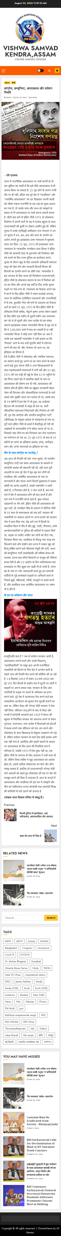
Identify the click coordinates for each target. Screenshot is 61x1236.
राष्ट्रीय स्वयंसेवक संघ (28, 1042)
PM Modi (10, 1008)
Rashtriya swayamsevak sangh (20, 1015)
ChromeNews (45, 1228)
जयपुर (50, 1035)
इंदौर (41, 1035)
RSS (43, 1015)
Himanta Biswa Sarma (16, 968)
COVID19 (24, 955)
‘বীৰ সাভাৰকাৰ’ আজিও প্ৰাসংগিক (13, 894)
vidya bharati (11, 1035)
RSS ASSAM (11, 1022)
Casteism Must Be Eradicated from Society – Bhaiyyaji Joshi (13, 1122)
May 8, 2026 (34, 1128)
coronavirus (43, 948)
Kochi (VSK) (41, 988)
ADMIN (9, 97)
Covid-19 (9, 955)
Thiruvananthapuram (15, 1028)
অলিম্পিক (47, 1042)
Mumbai (24, 995)
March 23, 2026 (36, 1154)
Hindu (35, 968)
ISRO (7, 981)
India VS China (12, 975)
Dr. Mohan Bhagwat (15, 961)
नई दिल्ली (9, 1042)
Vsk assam (28, 1035)
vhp (32, 1028)
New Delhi (38, 995)
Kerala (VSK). (12, 988)
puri (21, 1008)
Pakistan (29, 1002)
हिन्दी (13, 83)
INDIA (47, 968)
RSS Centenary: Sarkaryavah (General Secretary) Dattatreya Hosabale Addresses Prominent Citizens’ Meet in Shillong (13, 1195)
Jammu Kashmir (23, 981)
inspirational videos (35, 975)
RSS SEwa (28, 1022)
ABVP (19, 941)
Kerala (39, 981)
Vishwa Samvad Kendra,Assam (30, 51)
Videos (43, 1028)
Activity (31, 941)
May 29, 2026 (34, 876)
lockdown (10, 995)
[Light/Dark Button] (41, 70)
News (7, 83)
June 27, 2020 (21, 97)
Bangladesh (11, 948)
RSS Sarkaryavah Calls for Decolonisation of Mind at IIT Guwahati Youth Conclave (13, 1146)
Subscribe (57, 70)
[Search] (49, 71)
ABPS (8, 941)
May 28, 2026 (34, 897)
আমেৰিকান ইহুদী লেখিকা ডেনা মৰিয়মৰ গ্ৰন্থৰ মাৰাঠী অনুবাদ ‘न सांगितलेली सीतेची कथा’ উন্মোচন (13, 870)
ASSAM (44, 941)
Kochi (27, 988)
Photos (42, 1002)
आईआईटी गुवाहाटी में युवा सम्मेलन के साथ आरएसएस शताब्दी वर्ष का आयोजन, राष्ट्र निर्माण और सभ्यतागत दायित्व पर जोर (13, 1171)
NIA (18, 1002)
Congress (27, 948)
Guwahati (36, 961)
